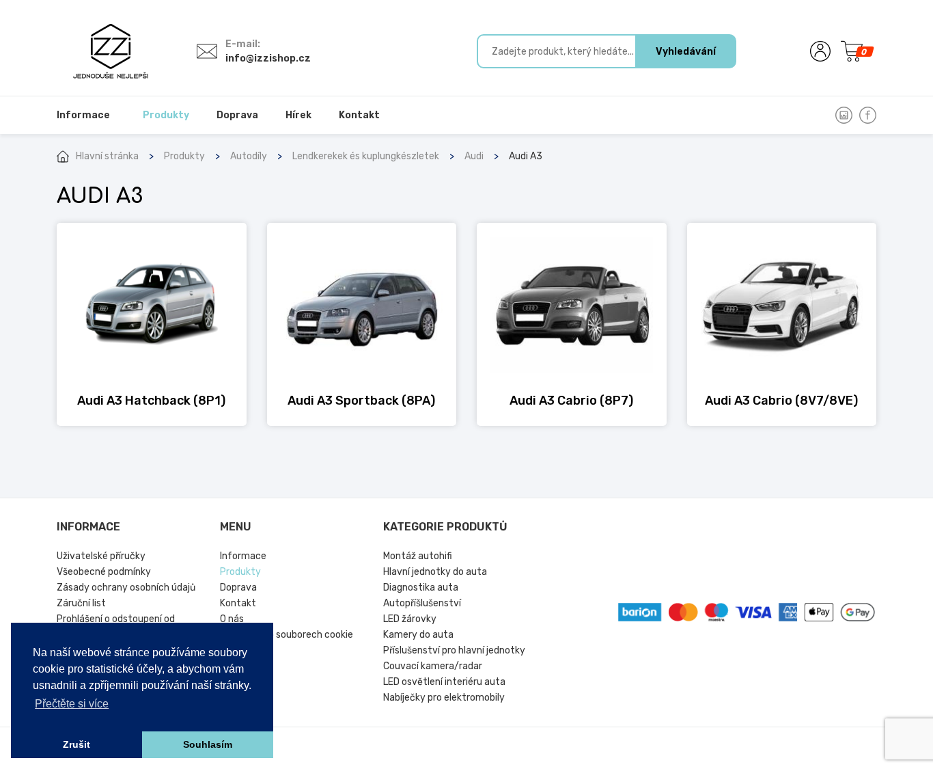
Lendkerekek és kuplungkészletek (365, 156)
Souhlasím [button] (207, 744)
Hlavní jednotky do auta (435, 572)
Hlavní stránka (107, 156)
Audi (474, 156)
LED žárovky (409, 619)
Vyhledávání (686, 51)
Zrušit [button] (76, 744)
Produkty (184, 156)
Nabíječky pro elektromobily (444, 697)
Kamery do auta (418, 634)
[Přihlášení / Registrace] (820, 51)
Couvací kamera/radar (432, 666)
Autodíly (248, 156)
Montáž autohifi (417, 556)
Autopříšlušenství (422, 603)
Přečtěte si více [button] (72, 704)
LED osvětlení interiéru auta (444, 682)
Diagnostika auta (420, 587)
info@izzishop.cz (268, 58)
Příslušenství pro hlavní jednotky (454, 650)
